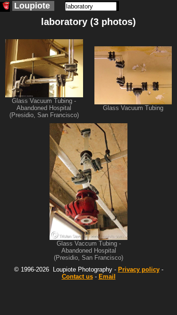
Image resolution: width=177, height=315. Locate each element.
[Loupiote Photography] (5, 7)
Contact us (77, 276)
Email (107, 276)
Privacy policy (139, 269)
